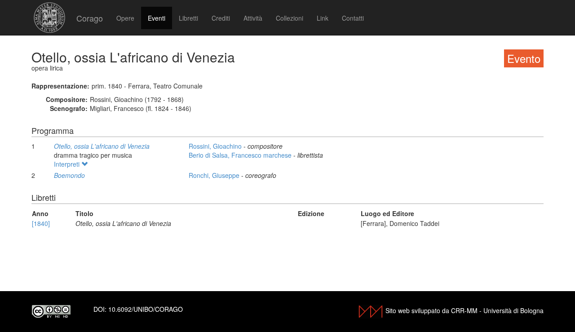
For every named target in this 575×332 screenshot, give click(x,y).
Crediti (221, 17)
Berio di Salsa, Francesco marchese (241, 155)
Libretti (188, 17)
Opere (125, 17)
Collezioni (289, 17)
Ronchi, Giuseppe (215, 175)
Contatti (353, 17)
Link (322, 17)
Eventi (156, 17)
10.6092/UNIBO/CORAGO (145, 309)
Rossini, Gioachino (216, 146)
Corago (89, 18)
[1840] (41, 223)
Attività (252, 17)
